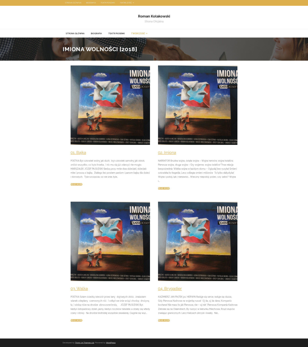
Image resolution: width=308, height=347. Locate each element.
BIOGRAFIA (91, 3)
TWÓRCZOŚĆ (126, 3)
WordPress (111, 343)
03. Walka (79, 288)
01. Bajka (78, 152)
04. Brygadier (170, 288)
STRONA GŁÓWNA (73, 3)
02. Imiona (167, 152)
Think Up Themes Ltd (84, 343)
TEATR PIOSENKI (108, 3)
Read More (76, 184)
